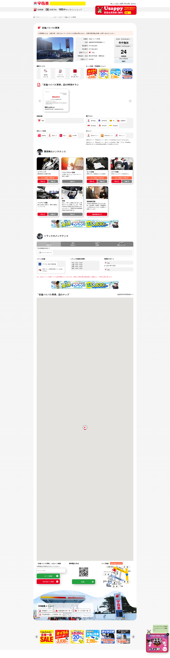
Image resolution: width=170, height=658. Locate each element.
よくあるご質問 (117, 3)
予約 (41, 181)
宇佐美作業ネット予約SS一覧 (51, 614)
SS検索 (40, 9)
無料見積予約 (96, 214)
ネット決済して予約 (46, 178)
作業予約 (53, 9)
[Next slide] (130, 101)
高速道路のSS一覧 (64, 611)
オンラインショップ (74, 9)
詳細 (52, 181)
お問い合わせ (131, 3)
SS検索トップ (46, 611)
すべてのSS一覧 (83, 611)
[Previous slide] (39, 101)
